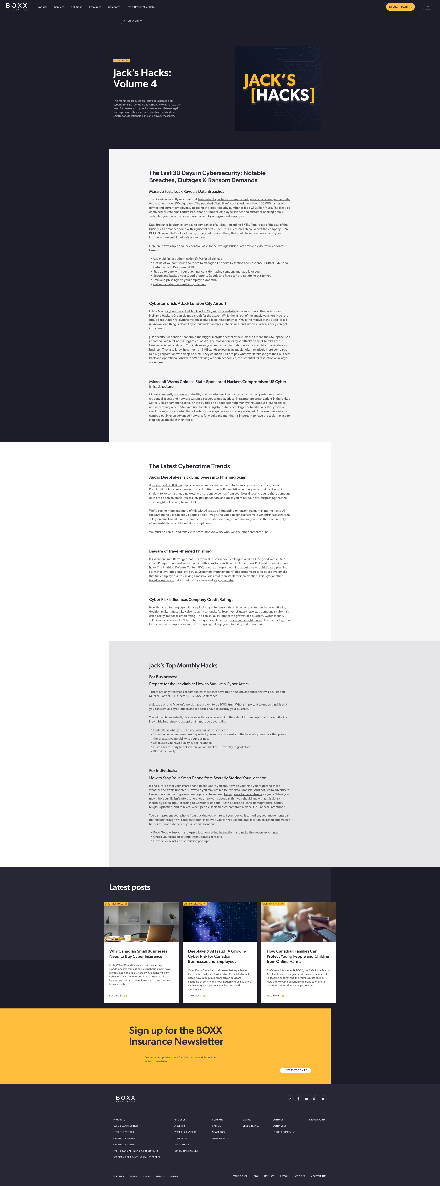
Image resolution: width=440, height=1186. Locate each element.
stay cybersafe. (224, 580)
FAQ (256, 1176)
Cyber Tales (180, 1139)
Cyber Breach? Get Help (140, 7)
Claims (247, 1120)
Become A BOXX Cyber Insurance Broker (136, 1157)
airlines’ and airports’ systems (249, 324)
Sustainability (220, 1139)
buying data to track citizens (243, 794)
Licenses (269, 1176)
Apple (193, 832)
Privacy (284, 1176)
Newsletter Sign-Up (295, 1070)
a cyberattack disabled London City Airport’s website (200, 311)
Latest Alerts (134, 21)
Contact (278, 1120)
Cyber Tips (179, 1126)
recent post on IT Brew (167, 485)
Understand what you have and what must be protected (190, 730)
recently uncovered (175, 394)
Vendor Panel (251, 1126)
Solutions (76, 7)
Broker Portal (318, 1120)
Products (42, 7)
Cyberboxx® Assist (124, 1145)
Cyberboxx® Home (124, 1139)
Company (114, 7)
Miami (133, 1176)
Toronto (118, 1176)
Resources (95, 7)
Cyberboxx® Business (126, 1126)
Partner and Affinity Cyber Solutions (135, 1151)
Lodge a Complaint (284, 1132)
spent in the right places (246, 620)
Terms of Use (240, 1176)
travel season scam (161, 580)
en (428, 7)
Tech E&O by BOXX (123, 1132)
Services (59, 7)
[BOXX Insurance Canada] (126, 1099)
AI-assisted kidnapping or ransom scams (230, 511)
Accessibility (319, 1176)
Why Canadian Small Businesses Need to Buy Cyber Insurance (138, 954)
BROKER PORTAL (400, 7)
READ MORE (115, 996)
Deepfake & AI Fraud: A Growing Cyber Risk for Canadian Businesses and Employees (218, 956)
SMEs (245, 225)
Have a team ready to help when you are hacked (185, 747)
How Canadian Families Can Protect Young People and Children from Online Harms (299, 956)
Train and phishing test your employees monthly (185, 280)
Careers (216, 1126)
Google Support (172, 832)
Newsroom (218, 1132)
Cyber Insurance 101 (186, 1132)
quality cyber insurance (196, 743)
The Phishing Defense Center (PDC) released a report (192, 567)
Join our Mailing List (186, 1151)
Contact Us (280, 1126)
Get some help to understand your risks (179, 284)
